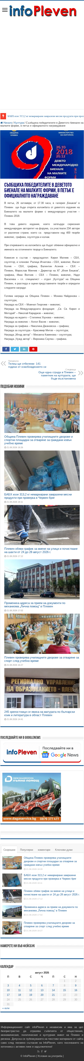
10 (8, 990)
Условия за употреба (50, 1056)
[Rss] (38, 1051)
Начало (7, 122)
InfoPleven (29, 1056)
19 (30, 994)
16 (75, 990)
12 (30, 990)
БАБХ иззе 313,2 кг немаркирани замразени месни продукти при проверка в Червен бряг (38, 496)
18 (19, 994)
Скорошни (9, 849)
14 (53, 990)
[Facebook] (42, 1051)
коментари (44, 849)
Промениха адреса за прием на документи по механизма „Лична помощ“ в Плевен (34, 604)
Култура (19, 122)
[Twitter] (45, 1051)
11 (19, 990)
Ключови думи (63, 849)
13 (42, 990)
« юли (5, 1008)
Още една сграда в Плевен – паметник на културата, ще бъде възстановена (57, 374)
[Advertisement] (42, 61)
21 (53, 994)
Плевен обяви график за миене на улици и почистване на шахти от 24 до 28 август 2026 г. (41, 550)
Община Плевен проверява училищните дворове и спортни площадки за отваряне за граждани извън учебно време (38, 440)
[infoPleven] (42, 10)
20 (42, 994)
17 (8, 994)
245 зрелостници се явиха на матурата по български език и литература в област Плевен (39, 713)
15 (64, 990)
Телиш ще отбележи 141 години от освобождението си (27, 364)
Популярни (26, 849)
